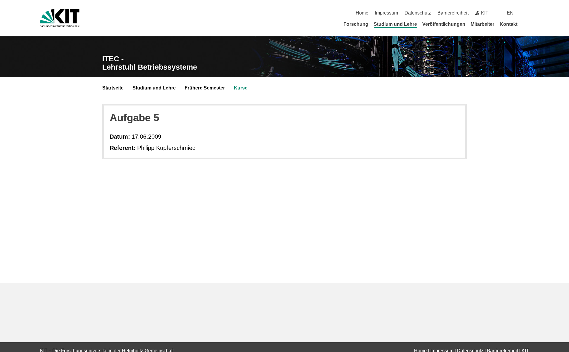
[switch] (527, 13)
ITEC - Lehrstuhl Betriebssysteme (149, 63)
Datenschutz (418, 12)
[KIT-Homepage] (59, 18)
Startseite (113, 87)
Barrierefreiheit (453, 12)
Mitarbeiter (482, 24)
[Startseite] (527, 24)
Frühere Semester (205, 87)
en (510, 12)
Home (362, 12)
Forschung (355, 24)
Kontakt (508, 24)
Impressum (386, 12)
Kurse (240, 87)
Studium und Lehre (395, 24)
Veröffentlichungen (443, 24)
